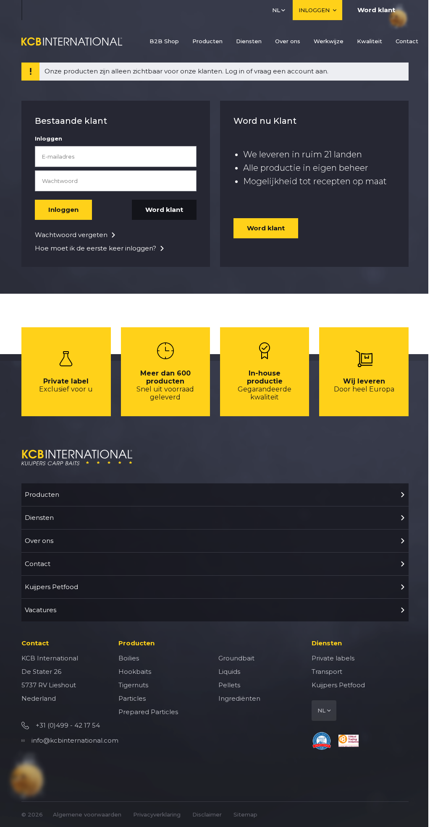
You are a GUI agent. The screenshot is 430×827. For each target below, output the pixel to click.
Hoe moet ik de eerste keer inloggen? (95, 248)
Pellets (229, 685)
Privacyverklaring (157, 814)
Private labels (333, 658)
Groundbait (236, 658)
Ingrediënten (239, 698)
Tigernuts (133, 685)
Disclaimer (207, 814)
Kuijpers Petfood (51, 587)
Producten (207, 41)
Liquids (229, 672)
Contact (407, 41)
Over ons (287, 41)
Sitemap (245, 814)
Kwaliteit (369, 41)
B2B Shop (164, 41)
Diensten (249, 41)
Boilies (128, 658)
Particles (132, 698)
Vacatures (40, 610)
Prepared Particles (148, 712)
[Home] (71, 41)
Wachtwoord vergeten (71, 235)
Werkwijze (328, 41)
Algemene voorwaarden (87, 814)
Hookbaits (134, 672)
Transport (327, 672)
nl (276, 10)
